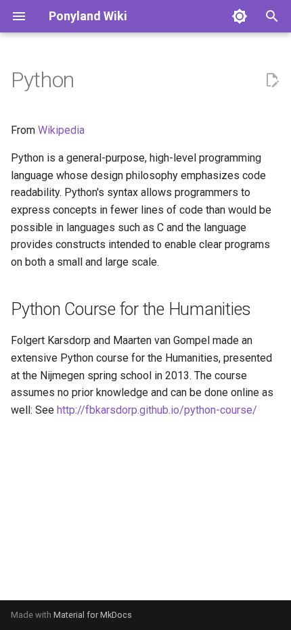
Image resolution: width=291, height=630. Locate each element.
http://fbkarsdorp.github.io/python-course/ (157, 410)
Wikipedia (61, 130)
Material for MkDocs (92, 615)
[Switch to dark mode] (239, 16)
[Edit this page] (272, 80)
